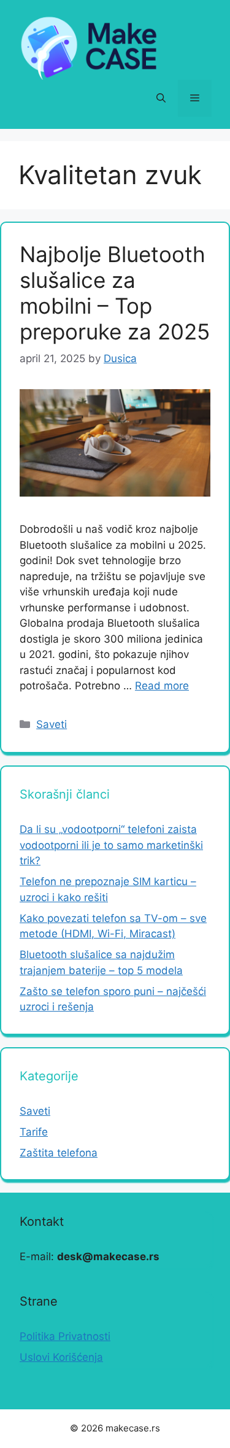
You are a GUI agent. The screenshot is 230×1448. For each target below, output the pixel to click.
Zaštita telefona (59, 1153)
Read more (162, 685)
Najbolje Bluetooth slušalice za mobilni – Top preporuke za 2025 (115, 292)
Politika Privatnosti (65, 1336)
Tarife (34, 1132)
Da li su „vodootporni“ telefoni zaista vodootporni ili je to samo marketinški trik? (111, 845)
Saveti (51, 724)
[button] (161, 98)
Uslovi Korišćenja (61, 1357)
